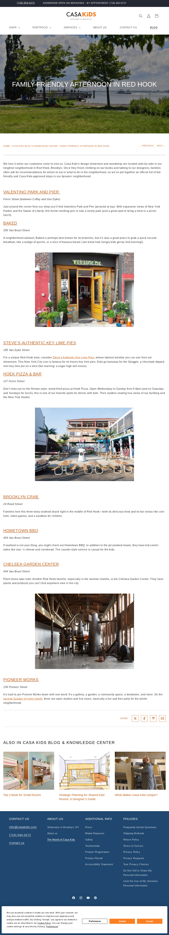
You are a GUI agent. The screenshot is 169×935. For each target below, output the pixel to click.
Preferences (95, 921)
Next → (161, 146)
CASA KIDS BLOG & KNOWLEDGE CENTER (35, 146)
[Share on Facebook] (144, 718)
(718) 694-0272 (26, 2)
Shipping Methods (133, 833)
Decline (122, 921)
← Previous (146, 146)
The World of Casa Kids (61, 839)
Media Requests (94, 833)
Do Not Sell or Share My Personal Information (137, 872)
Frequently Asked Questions (140, 827)
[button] (14, 27)
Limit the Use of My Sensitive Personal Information (140, 883)
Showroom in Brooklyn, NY (63, 827)
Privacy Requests (133, 858)
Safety (89, 839)
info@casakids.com (23, 827)
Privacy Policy (131, 852)
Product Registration (97, 852)
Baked (10, 223)
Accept (149, 921)
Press (88, 827)
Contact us (16, 843)
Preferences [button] (52, 926)
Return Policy (131, 839)
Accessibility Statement (99, 864)
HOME (6, 146)
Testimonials (92, 845)
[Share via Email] (162, 718)
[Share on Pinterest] (153, 718)
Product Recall (93, 858)
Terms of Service (133, 845)
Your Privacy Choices (136, 864)
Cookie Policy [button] (44, 923)
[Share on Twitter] (135, 718)
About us (52, 833)
